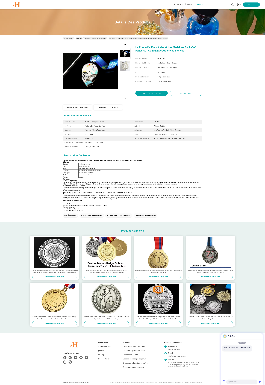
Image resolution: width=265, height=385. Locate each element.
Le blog (101, 355)
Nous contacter (103, 359)
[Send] (259, 381)
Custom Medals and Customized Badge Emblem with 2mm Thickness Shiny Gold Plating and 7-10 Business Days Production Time (158, 318)
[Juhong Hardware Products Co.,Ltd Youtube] (81, 357)
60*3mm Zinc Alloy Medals (91, 215)
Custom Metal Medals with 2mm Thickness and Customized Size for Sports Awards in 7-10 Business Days (106, 318)
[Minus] (260, 336)
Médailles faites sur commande (95, 38)
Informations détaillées (77, 107)
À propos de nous (190, 4)
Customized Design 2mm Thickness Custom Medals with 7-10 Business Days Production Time (158, 271)
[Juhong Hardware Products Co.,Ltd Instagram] (70, 357)
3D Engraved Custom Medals (118, 215)
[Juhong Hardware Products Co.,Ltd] (16, 4)
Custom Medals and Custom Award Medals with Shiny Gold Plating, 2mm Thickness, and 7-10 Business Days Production (55, 318)
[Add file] (224, 381)
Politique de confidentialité (71, 382)
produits (200, 4)
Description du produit (108, 107)
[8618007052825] (65, 362)
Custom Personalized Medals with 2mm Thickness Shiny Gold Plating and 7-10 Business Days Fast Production (210, 271)
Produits (79, 38)
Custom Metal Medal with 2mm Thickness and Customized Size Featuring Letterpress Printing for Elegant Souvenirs (106, 271)
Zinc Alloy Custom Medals (145, 215)
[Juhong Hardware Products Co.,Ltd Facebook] (65, 357)
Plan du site (85, 382)
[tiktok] (86, 357)
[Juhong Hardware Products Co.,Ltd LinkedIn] (75, 357)
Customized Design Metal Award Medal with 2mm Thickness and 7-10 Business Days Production (210, 318)
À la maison (178, 4)
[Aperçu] (74, 347)
